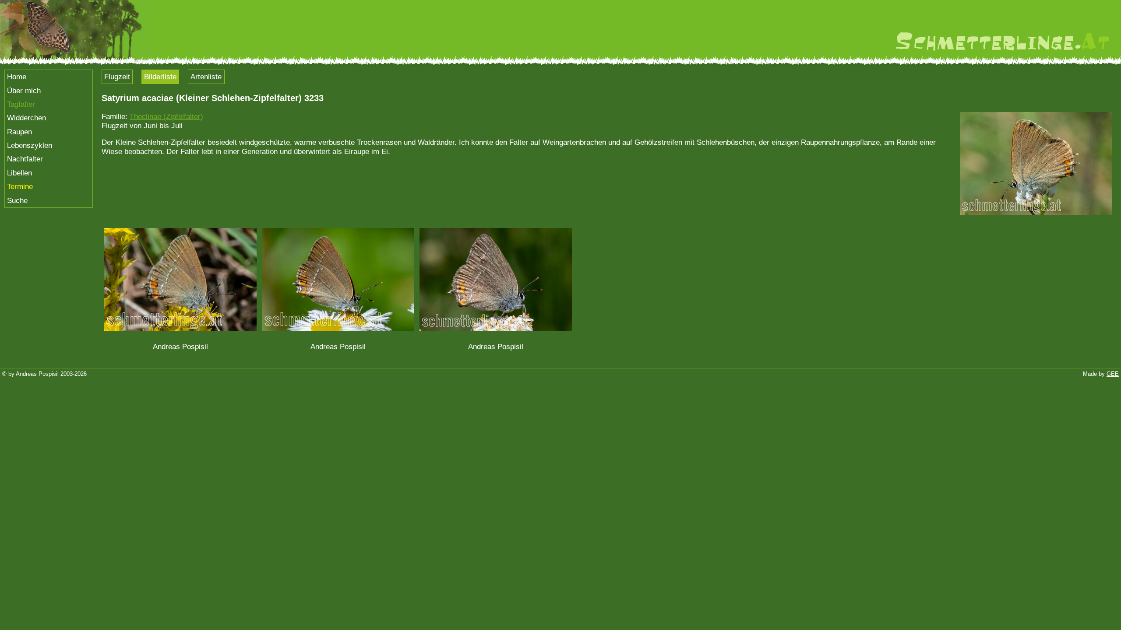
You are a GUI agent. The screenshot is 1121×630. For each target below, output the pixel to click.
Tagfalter (21, 104)
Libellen (19, 172)
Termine (20, 186)
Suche (17, 200)
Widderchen (26, 117)
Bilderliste (160, 76)
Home (16, 76)
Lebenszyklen (29, 145)
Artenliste (206, 76)
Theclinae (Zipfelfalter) (166, 116)
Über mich (24, 90)
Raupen (19, 131)
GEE (1113, 374)
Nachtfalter (25, 158)
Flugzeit (117, 76)
